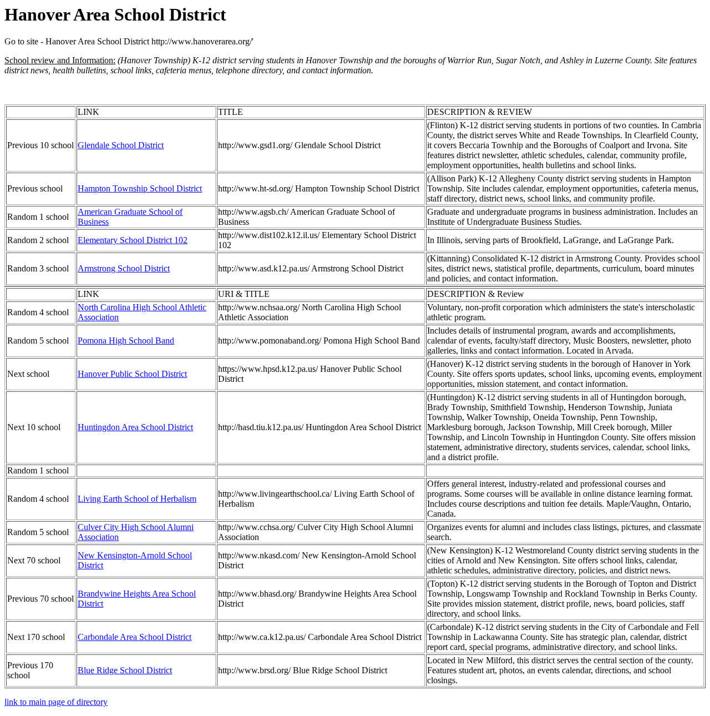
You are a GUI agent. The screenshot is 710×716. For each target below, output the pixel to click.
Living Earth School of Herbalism (137, 498)
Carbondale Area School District (134, 637)
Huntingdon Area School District (135, 427)
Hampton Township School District (140, 188)
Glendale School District (121, 145)
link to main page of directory (56, 702)
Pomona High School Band (126, 340)
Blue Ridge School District (125, 670)
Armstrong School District (124, 268)
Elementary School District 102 (132, 240)
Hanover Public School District (132, 374)
